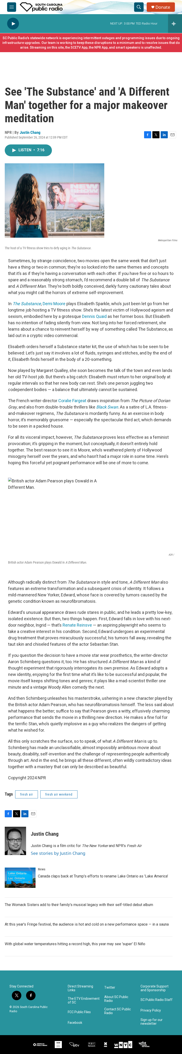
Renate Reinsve (78, 625)
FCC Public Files (79, 1012)
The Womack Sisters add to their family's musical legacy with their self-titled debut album (79, 904)
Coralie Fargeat (72, 400)
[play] (13, 23)
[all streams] (175, 23)
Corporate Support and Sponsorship (154, 988)
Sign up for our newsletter (152, 1021)
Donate (162, 7)
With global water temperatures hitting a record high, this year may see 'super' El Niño (75, 944)
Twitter (109, 987)
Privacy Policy (151, 1010)
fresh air (26, 794)
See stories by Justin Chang (58, 853)
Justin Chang (30, 132)
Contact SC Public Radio (117, 1011)
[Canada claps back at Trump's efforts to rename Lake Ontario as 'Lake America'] (20, 878)
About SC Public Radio (116, 999)
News (41, 869)
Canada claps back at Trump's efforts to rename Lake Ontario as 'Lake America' (103, 876)
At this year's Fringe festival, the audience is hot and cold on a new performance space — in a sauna (87, 924)
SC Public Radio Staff (157, 1000)
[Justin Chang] (15, 841)
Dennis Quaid (94, 316)
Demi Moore (54, 303)
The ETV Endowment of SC (84, 1000)
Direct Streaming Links (80, 988)
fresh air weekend (59, 794)
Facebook (75, 1022)
